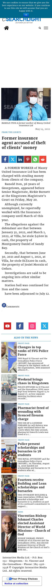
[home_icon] (6, 28)
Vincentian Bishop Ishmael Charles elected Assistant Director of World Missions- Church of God (34, 525)
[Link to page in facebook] (5, 159)
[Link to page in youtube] (7, 325)
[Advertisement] (26, 58)
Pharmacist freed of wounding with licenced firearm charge (33, 413)
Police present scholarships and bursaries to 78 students (31, 449)
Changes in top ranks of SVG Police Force (33, 350)
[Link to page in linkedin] (20, 159)
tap (46, 28)
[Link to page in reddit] (42, 159)
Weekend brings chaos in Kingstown (33, 381)
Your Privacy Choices (25, 578)
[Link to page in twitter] (12, 159)
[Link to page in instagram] (32, 325)
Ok (26, 15)
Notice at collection (16, 583)
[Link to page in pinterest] (27, 159)
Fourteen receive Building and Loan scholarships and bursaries (32, 485)
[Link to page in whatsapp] (35, 159)
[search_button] (39, 28)
